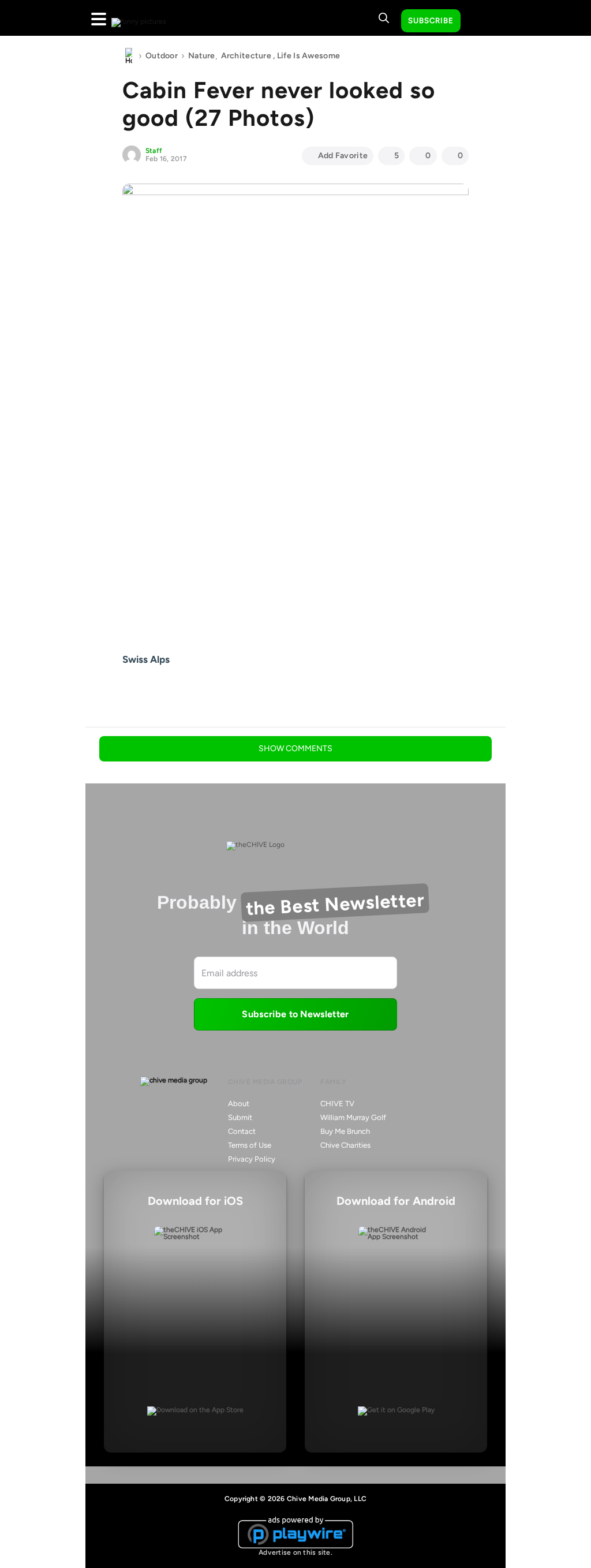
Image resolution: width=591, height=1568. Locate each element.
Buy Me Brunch (345, 1131)
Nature (201, 56)
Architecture (246, 56)
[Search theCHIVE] (383, 17)
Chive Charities (345, 1145)
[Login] (479, 21)
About (238, 1103)
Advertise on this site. (295, 1552)
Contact (242, 1131)
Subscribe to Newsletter (295, 1014)
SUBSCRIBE (431, 20)
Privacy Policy (251, 1159)
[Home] (128, 56)
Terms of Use (249, 1145)
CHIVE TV (337, 1103)
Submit (240, 1117)
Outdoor (161, 56)
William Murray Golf (353, 1117)
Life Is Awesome (308, 56)
